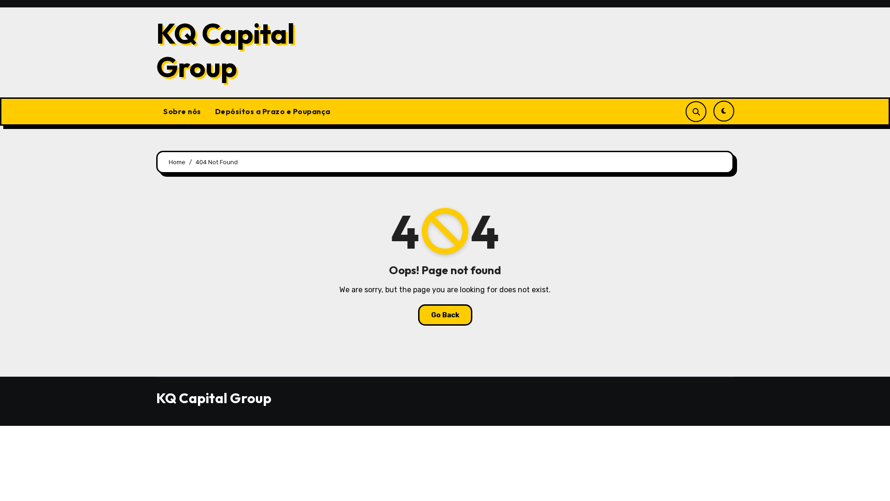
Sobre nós (182, 111)
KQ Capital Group (225, 50)
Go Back (445, 315)
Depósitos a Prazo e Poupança (273, 111)
